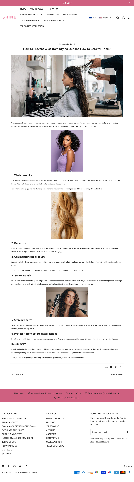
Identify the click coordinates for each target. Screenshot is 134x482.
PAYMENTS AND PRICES (13, 430)
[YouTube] (20, 466)
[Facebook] (3, 466)
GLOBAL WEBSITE (54, 442)
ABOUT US (51, 434)
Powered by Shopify (28, 472)
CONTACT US (52, 438)
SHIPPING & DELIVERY (12, 434)
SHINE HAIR (14, 472)
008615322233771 (72, 398)
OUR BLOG (7, 450)
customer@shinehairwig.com (107, 393)
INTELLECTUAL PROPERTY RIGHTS (17, 438)
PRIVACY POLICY (10, 422)
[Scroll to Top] (129, 468)
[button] (38, 9)
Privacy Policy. (102, 441)
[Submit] (127, 432)
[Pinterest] (9, 466)
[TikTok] (26, 466)
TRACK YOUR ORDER (55, 446)
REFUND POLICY (9, 446)
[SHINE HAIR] (9, 17)
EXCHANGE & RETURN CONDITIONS (18, 426)
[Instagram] (14, 466)
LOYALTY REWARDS (55, 418)
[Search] (118, 17)
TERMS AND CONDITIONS (14, 418)
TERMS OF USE (9, 442)
